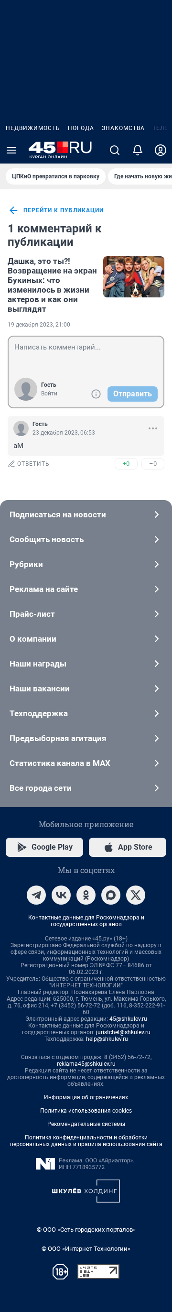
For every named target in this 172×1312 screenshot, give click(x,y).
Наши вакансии (40, 688)
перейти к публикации (63, 210)
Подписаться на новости (58, 514)
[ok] (86, 895)
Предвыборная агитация (58, 738)
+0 (126, 463)
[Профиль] (160, 150)
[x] (135, 895)
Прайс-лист (32, 614)
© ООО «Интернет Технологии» (86, 1248)
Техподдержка (39, 713)
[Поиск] (114, 150)
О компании (33, 639)
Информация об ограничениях (86, 1097)
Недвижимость (33, 128)
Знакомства (123, 128)
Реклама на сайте (44, 589)
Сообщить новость (47, 539)
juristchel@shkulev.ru (123, 1032)
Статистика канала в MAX (60, 763)
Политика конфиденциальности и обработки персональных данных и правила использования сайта (86, 1141)
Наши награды (38, 663)
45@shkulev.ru (128, 1019)
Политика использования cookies (86, 1110)
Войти (49, 393)
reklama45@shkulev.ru (86, 1064)
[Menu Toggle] (11, 150)
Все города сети (41, 788)
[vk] (61, 895)
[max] (110, 895)
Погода (81, 128)
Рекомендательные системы (86, 1124)
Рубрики (26, 564)
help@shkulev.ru (107, 1039)
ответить (33, 463)
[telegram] (36, 895)
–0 (153, 463)
